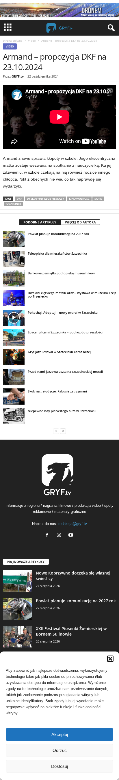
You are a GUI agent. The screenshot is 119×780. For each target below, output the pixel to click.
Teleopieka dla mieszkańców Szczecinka (57, 253)
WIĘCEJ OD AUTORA (80, 222)
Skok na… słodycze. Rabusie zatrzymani (57, 391)
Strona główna (13, 40)
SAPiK (98, 199)
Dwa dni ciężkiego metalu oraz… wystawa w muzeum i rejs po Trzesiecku (72, 294)
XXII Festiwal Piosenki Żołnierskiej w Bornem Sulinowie (71, 631)
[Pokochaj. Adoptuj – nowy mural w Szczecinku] (14, 318)
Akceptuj (59, 734)
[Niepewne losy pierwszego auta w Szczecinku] (14, 416)
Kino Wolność (79, 199)
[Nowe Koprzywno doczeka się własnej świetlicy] (17, 581)
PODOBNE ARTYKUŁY (39, 222)
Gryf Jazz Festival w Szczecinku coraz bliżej (59, 352)
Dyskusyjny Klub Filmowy (45, 199)
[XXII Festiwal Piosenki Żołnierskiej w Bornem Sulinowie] (17, 636)
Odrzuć (60, 750)
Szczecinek (13, 204)
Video (32, 40)
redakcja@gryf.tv (72, 524)
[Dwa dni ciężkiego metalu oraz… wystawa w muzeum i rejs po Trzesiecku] (14, 298)
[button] (110, 659)
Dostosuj (59, 766)
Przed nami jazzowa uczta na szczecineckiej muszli (65, 371)
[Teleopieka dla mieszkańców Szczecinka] (14, 259)
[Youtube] (71, 535)
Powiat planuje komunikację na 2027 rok (58, 234)
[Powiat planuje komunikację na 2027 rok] (14, 239)
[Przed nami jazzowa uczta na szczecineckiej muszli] (14, 377)
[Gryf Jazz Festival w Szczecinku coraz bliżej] (14, 357)
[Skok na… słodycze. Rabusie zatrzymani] (14, 396)
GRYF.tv (18, 76)
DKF (19, 199)
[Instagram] (60, 535)
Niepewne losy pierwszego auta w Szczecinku (62, 411)
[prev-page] (56, 431)
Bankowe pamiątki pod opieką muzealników (61, 273)
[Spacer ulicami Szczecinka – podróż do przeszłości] (14, 337)
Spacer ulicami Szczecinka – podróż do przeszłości (65, 332)
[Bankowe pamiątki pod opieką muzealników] (14, 278)
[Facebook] (48, 535)
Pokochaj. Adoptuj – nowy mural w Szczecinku (63, 312)
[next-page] (63, 431)
